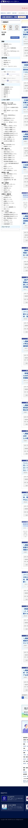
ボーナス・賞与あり (10, 122)
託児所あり (7, 175)
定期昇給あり (8, 120)
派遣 (6, 64)
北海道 (24, 741)
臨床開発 (6, 93)
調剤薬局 (7, 44)
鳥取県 (24, 759)
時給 (9, 78)
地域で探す (14, 13)
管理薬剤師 (7, 89)
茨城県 (24, 746)
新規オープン (8, 168)
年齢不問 (7, 188)
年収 (9, 71)
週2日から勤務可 (9, 157)
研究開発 (6, 91)
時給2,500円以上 (9, 118)
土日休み (7, 150)
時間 (16, 29)
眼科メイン (7, 199)
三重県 (24, 754)
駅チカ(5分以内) (9, 144)
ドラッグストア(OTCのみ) (11, 51)
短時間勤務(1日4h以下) (10, 133)
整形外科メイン (8, 203)
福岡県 (24, 763)
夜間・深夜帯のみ (9, 139)
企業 (5, 53)
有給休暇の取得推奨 (10, 161)
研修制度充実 (8, 177)
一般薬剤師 (8, 87)
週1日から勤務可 (9, 155)
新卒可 (6, 190)
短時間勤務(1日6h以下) (10, 135)
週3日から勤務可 (9, 159)
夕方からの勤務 (8, 137)
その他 (6, 55)
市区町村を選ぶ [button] (15, 37)
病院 (6, 46)
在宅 (6, 209)
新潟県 (24, 750)
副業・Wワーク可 (9, 184)
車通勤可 (7, 146)
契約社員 (6, 62)
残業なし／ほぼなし (10, 125)
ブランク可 (8, 222)
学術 (5, 94)
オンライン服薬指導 (9, 207)
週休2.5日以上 (8, 151)
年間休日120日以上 (9, 153)
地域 (4, 29)
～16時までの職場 (9, 127)
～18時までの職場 (9, 131)
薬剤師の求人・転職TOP (6, 13)
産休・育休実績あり (10, 173)
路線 (10, 29)
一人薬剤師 (7, 195)
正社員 (6, 60)
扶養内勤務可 (8, 224)
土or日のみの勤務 (9, 141)
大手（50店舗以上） (10, 170)
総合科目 (7, 197)
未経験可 (7, 192)
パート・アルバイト (10, 66)
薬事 (5, 96)
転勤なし (7, 166)
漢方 (6, 205)
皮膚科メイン (8, 201)
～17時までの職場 (9, 129)
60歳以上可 (7, 186)
